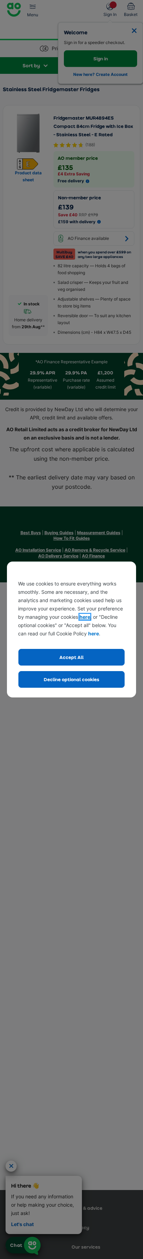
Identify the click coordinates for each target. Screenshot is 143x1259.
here (84, 617)
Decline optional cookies (71, 679)
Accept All (71, 657)
